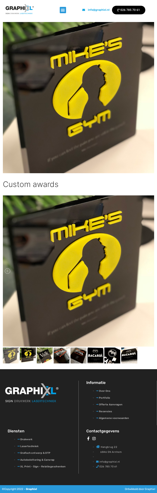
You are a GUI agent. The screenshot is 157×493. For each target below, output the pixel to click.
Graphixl (31, 489)
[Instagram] (94, 439)
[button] (63, 10)
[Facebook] (88, 439)
